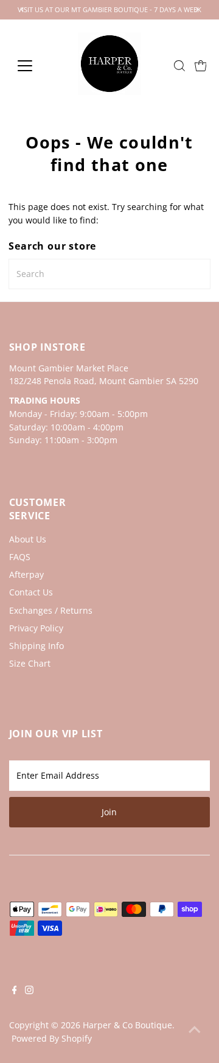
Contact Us (31, 592)
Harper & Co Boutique (127, 1025)
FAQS (19, 557)
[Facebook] (14, 991)
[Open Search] (179, 65)
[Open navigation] (32, 66)
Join (109, 812)
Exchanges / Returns (50, 610)
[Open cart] (201, 65)
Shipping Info (36, 645)
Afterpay (26, 574)
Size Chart (29, 663)
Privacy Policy (36, 628)
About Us (27, 539)
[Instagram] (29, 991)
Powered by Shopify (52, 1038)
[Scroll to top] (194, 1029)
